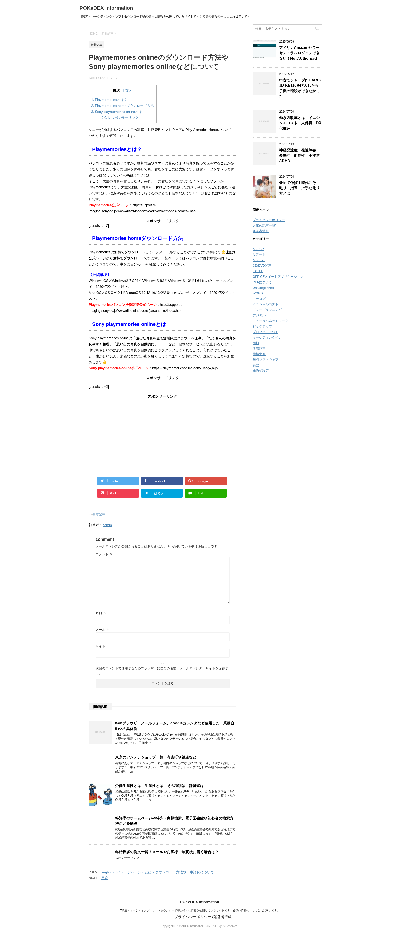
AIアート (259, 254)
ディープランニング (267, 310)
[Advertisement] (162, 434)
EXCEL (258, 271)
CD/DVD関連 (262, 265)
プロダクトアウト (265, 332)
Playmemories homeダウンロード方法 (122, 106)
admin (107, 525)
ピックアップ (262, 326)
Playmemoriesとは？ (109, 100)
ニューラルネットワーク (270, 321)
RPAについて (262, 282)
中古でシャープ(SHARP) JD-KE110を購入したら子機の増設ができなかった (300, 88)
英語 (256, 365)
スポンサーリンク (120, 118)
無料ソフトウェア (265, 359)
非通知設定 (261, 370)
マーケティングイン (267, 337)
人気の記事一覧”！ (266, 225)
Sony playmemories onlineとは (116, 112)
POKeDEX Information (106, 8)
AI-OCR (258, 249)
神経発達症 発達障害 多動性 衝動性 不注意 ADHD (301, 155)
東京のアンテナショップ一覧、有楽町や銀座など (155, 757)
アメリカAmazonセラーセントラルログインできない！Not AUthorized (299, 53)
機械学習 (259, 354)
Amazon (259, 260)
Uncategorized (263, 288)
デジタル (259, 315)
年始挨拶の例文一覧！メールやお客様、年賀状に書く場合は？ (167, 852)
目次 (104, 878)
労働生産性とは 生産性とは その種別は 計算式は (159, 786)
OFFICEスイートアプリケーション (278, 276)
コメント (104, 554)
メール (102, 629)
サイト (100, 646)
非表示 (126, 90)
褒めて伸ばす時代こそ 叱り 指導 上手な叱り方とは (299, 188)
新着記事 (99, 514)
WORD (258, 293)
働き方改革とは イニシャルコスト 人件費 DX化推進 (300, 123)
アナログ (259, 299)
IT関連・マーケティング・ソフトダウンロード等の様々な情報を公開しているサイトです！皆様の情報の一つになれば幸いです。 (199, 910)
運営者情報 (261, 231)
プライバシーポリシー (269, 220)
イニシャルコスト (265, 304)
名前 (101, 613)
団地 (256, 343)
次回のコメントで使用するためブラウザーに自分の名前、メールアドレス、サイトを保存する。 (162, 671)
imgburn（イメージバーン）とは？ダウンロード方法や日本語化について (157, 872)
